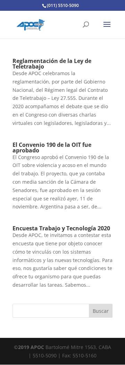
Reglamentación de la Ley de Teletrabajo (51, 63)
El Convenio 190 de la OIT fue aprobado (51, 147)
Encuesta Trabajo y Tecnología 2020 (61, 228)
